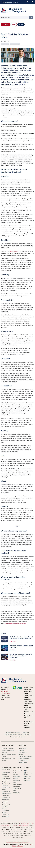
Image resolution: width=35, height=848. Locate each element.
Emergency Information (13, 732)
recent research (13, 251)
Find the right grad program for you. (15, 624)
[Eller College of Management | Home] (17, 10)
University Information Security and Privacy (17, 842)
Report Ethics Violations (17, 737)
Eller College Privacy (10, 735)
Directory (5, 24)
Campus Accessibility (24, 735)
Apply (21, 24)
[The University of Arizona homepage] (10, 2)
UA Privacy (25, 732)
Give (13, 24)
